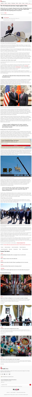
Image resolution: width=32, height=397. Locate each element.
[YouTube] (4, 374)
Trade (20, 249)
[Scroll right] (31, 3)
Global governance (25, 249)
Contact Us (8, 392)
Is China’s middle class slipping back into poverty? (11, 244)
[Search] (29, 1)
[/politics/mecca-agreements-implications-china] (16, 315)
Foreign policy (15, 249)
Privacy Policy (20, 147)
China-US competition (15, 247)
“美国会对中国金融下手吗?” (21, 242)
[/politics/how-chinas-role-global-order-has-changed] (16, 346)
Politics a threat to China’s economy (25, 244)
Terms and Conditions (15, 147)
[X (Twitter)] (1, 374)
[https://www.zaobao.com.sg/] (16, 390)
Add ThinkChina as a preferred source (7, 14)
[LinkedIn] (9, 374)
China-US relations (7, 247)
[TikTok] (6, 374)
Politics (2, 247)
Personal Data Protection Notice (20, 392)
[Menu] (31, 1)
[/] (3, 1)
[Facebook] (8, 374)
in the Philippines (18, 66)
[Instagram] (2, 374)
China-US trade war (23, 247)
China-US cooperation (4, 249)
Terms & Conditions (13, 392)
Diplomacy (10, 249)
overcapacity (26, 65)
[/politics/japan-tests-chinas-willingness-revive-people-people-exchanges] (16, 284)
